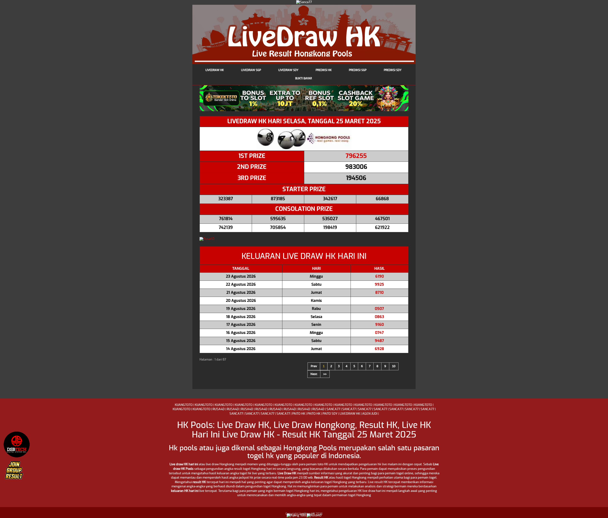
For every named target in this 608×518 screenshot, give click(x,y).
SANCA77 (333, 409)
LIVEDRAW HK (350, 413)
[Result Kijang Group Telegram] (16, 473)
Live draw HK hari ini (184, 464)
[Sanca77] (304, 2)
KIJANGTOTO (184, 405)
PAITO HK (298, 413)
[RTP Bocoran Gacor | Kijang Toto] (16, 444)
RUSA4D (219, 409)
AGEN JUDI (369, 413)
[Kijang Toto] (296, 515)
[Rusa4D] (304, 239)
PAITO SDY (330, 413)
